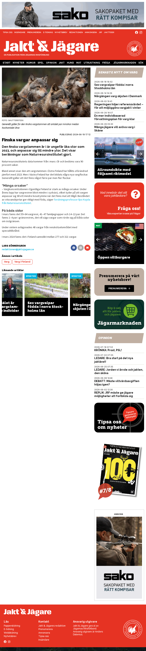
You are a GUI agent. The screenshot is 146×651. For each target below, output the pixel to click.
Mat (78, 62)
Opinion (51, 62)
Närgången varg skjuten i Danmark (118, 96)
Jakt (62, 62)
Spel (41, 62)
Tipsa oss (7, 32)
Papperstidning (12, 625)
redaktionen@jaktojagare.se (18, 249)
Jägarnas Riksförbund (84, 628)
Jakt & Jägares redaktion (52, 625)
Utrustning (92, 62)
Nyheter (18, 62)
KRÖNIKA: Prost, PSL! (108, 350)
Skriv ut (81, 248)
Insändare (19, 32)
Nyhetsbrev (61, 32)
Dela (74, 248)
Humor (30, 62)
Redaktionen (76, 32)
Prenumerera (34, 32)
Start (6, 62)
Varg (6, 261)
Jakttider (109, 32)
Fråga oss (106, 63)
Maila (87, 248)
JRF (100, 32)
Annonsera (91, 32)
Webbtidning (11, 632)
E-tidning (48, 32)
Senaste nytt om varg (118, 72)
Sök (140, 62)
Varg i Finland (22, 261)
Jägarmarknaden (124, 62)
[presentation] (6, 290)
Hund (70, 62)
